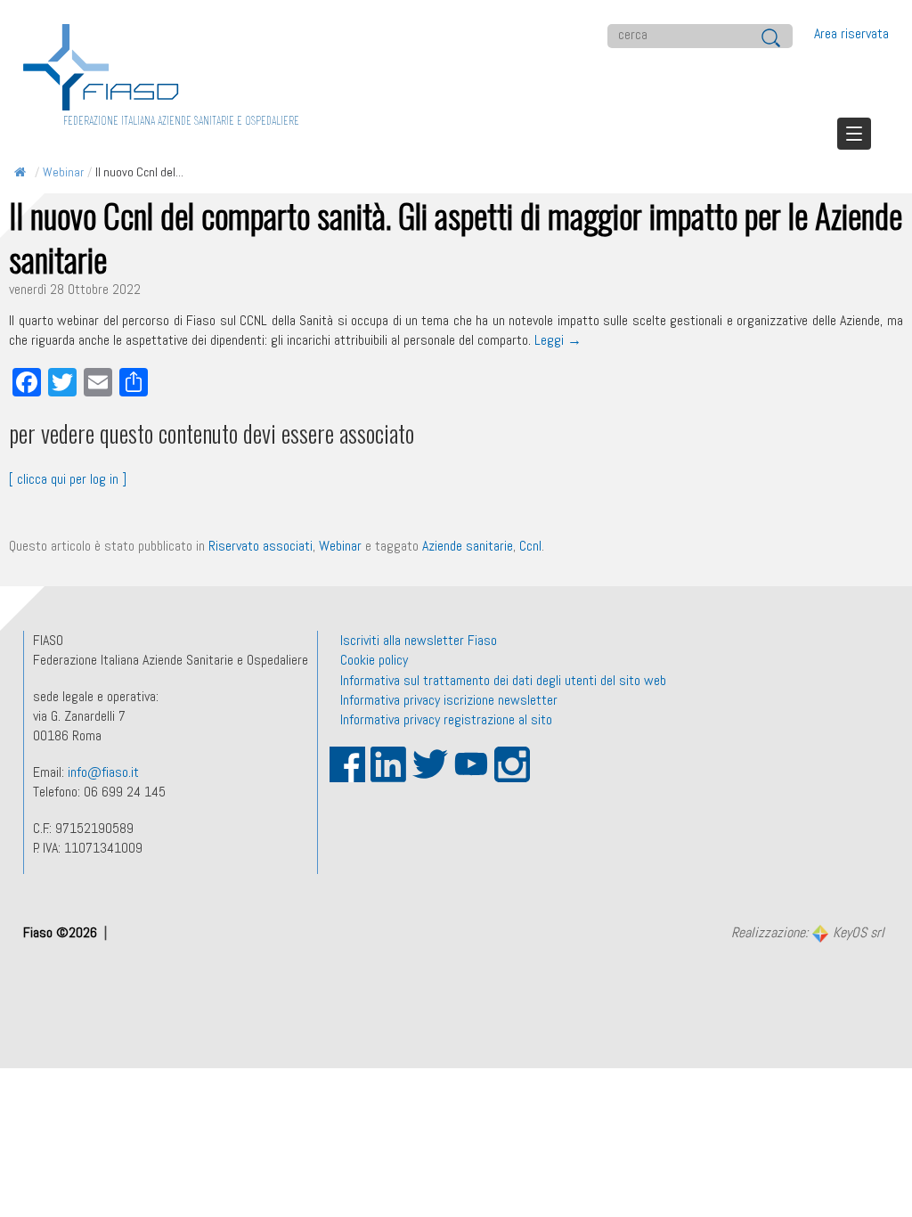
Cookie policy (374, 659)
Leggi (558, 340)
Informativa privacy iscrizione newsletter (449, 699)
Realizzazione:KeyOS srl (807, 933)
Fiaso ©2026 (62, 932)
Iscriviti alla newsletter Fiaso (418, 640)
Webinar (63, 172)
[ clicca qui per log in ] (67, 479)
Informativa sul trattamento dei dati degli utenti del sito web (503, 680)
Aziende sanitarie (467, 545)
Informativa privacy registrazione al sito (446, 719)
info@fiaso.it (103, 772)
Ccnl (530, 545)
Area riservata (851, 33)
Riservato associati (260, 545)
